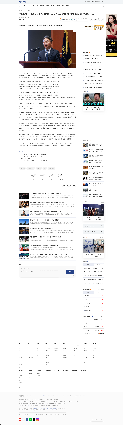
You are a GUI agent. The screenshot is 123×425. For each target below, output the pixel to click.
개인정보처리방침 (42, 396)
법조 (84, 345)
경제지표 (56, 348)
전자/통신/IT (47, 348)
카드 (28, 355)
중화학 (46, 353)
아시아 (64, 355)
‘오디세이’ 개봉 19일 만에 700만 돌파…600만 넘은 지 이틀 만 (45, 194)
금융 (28, 343)
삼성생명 (87, 306)
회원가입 (88, 1)
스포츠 (20, 384)
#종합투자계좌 (51, 168)
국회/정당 (75, 348)
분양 (37, 353)
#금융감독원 (22, 168)
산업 (46, 343)
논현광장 (94, 348)
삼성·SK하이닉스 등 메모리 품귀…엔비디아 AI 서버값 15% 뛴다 (98, 66)
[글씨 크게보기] (102, 19)
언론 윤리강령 (36, 408)
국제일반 (64, 348)
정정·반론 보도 (70, 396)
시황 (33, 5)
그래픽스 (29, 377)
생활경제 (56, 350)
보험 (28, 350)
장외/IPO (42, 5)
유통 (46, 357)
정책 (37, 350)
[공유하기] (91, 19)
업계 (37, 348)
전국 (84, 355)
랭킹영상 (38, 375)
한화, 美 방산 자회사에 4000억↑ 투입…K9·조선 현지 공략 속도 (46, 220)
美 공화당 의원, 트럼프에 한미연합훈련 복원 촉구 (42, 228)
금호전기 (87, 299)
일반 (72, 5)
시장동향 (38, 345)
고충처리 (57, 396)
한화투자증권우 (88, 310)
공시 (29, 5)
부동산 (38, 343)
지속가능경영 (83, 370)
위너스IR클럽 (65, 370)
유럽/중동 (65, 357)
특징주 (47, 5)
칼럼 (93, 357)
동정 (84, 360)
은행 (28, 348)
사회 (85, 343)
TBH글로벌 (87, 303)
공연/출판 (20, 382)
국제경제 (64, 345)
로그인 (85, 1)
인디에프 (87, 295)
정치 (74, 343)
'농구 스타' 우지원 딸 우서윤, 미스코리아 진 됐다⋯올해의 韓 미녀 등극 (100, 55)
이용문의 (63, 396)
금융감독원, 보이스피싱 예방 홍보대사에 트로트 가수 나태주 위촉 (34, 156)
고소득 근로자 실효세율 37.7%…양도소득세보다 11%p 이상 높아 (46, 211)
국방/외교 (75, 350)
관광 (19, 373)
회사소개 (29, 396)
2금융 (29, 353)
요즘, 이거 (29, 375)
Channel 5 (57, 370)
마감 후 (94, 355)
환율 (63, 5)
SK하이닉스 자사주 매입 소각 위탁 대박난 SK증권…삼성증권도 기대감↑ (100, 76)
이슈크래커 (30, 373)
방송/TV (20, 375)
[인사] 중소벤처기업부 (25, 158)
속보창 (93, 1)
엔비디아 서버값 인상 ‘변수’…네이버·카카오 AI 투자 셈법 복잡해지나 (99, 62)
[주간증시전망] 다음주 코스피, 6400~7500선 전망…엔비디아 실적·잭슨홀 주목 (49, 254)
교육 (84, 348)
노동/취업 (85, 353)
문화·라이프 (21, 370)
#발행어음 (39, 168)
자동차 (46, 350)
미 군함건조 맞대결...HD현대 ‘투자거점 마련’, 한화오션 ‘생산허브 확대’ (99, 87)
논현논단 (94, 345)
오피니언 (94, 343)
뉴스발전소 (30, 370)
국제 (64, 343)
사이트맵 (90, 396)
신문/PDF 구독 (97, 1)
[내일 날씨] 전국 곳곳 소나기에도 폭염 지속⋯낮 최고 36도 (97, 83)
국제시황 (68, 5)
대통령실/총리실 (76, 345)
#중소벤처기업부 (30, 168)
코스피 (88, 292)
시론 (93, 350)
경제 (55, 343)
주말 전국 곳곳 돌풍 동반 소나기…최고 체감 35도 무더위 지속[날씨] (46, 237)
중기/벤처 (47, 362)
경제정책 (56, 345)
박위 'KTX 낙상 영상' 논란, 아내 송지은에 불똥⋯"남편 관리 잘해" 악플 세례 (101, 59)
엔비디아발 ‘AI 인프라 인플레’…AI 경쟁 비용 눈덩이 (95, 80)
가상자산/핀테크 (31, 357)
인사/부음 (85, 357)
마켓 (23, 6)
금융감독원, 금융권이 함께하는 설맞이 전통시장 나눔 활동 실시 (34, 154)
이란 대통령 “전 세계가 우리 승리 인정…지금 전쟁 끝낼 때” (44, 245)
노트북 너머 (95, 360)
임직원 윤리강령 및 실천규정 (51, 408)
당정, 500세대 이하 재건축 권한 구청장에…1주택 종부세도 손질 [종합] (47, 202)
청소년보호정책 (51, 396)
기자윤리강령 (42, 408)
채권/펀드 (58, 5)
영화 (19, 377)
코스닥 (99, 292)
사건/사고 (85, 350)
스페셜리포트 (48, 370)
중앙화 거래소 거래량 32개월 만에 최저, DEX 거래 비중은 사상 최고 (35, 160)
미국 (64, 350)
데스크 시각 (95, 353)
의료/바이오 (47, 360)
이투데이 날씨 (75, 370)
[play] (74, 19)
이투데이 (20, 10)
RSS (102, 1)
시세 (37, 5)
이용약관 (34, 396)
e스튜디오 (38, 373)
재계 (46, 345)
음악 (19, 380)
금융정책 (29, 345)
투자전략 (52, 5)
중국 (64, 353)
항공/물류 (47, 355)
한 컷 (28, 380)
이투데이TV (39, 370)
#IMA (45, 168)
